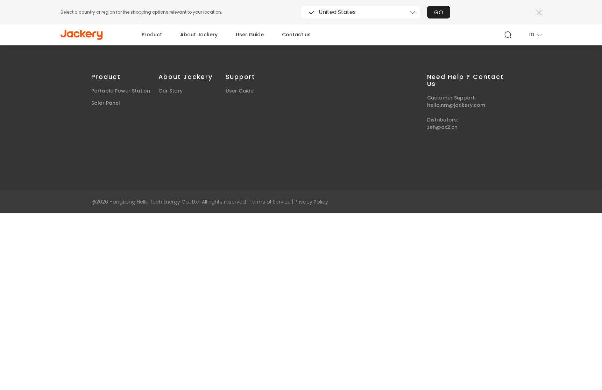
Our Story (170, 90)
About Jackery (199, 34)
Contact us (296, 34)
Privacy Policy (311, 201)
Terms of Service (270, 201)
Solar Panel (105, 103)
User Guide (250, 34)
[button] (535, 34)
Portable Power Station (120, 90)
